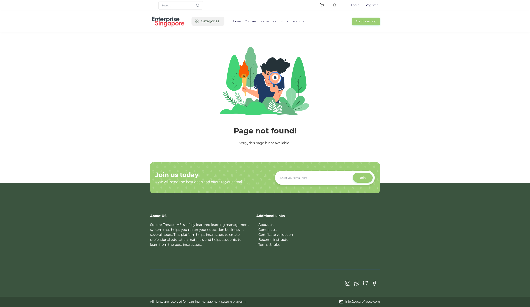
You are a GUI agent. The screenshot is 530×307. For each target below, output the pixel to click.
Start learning (366, 21)
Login (355, 5)
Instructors (268, 21)
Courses (250, 21)
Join (363, 178)
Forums (298, 21)
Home (236, 21)
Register (372, 5)
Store (284, 21)
